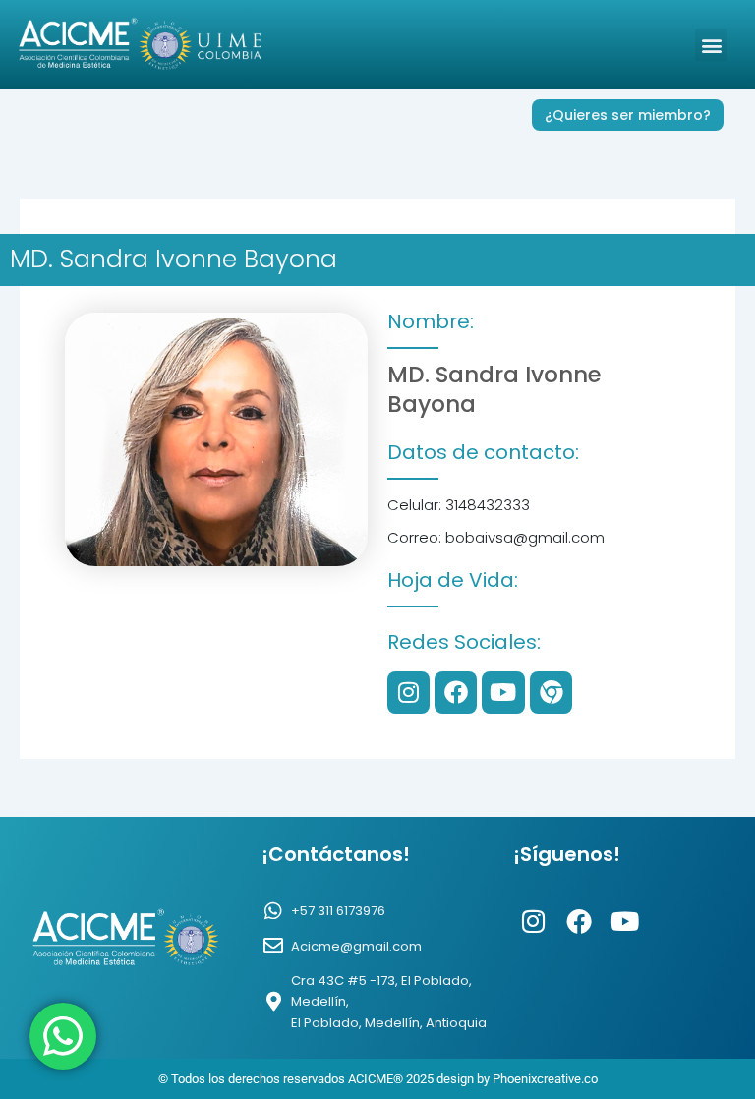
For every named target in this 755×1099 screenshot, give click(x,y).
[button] (711, 45)
